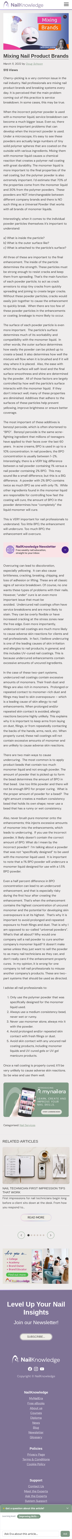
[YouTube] (42, 1369)
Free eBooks (36, 1403)
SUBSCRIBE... (36, 1336)
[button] (36, 550)
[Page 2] (31, 1235)
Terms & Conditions (36, 1459)
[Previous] (21, 1235)
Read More (39, 1218)
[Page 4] (37, 1235)
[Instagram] (36, 1369)
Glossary (36, 1437)
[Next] (50, 1235)
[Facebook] (30, 1369)
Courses (36, 1413)
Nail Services (27, 1125)
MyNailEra (36, 1398)
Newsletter (36, 1432)
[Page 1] (28, 1235)
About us (36, 1408)
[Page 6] (43, 1235)
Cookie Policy (36, 1464)
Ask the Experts (36, 1496)
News (36, 1423)
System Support (36, 1501)
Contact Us (36, 1486)
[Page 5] (40, 1235)
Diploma (36, 1418)
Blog (36, 1428)
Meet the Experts (36, 1491)
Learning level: (9, 1516)
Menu (66, 4)
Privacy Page (36, 1455)
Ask (65, 1533)
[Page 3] (34, 1235)
